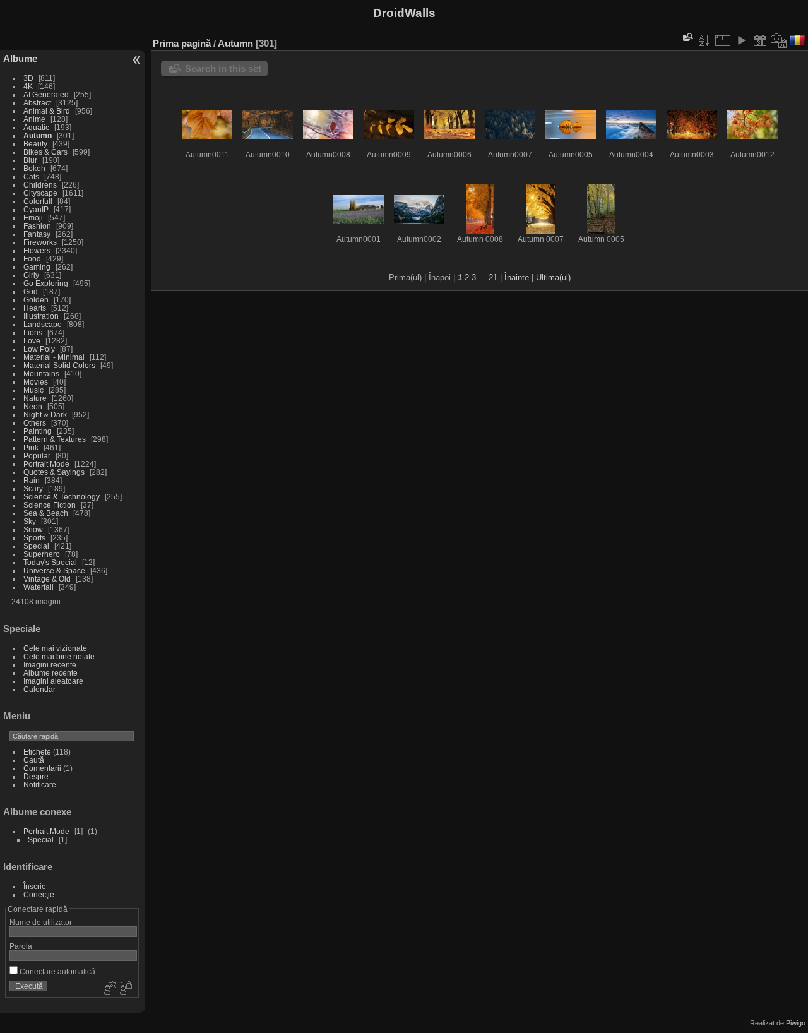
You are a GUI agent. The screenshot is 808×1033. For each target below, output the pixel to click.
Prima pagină (182, 43)
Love (31, 341)
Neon (32, 406)
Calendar (39, 689)
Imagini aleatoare (53, 681)
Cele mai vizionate (55, 648)
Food (32, 258)
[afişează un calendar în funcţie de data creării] (779, 40)
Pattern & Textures (54, 439)
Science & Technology (61, 497)
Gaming (36, 267)
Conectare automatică (56, 971)
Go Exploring (45, 283)
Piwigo (795, 1023)
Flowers (36, 250)
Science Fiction (49, 505)
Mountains (41, 373)
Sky (29, 521)
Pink (31, 447)
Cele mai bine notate (59, 656)
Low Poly (39, 349)
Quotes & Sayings (54, 472)
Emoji (33, 217)
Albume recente (50, 673)
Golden (36, 300)
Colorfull (37, 201)
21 (493, 277)
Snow (33, 529)
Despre (36, 776)
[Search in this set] (686, 37)
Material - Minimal (54, 357)
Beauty (35, 144)
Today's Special (50, 562)
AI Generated (46, 94)
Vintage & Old (47, 579)
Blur (30, 160)
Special (36, 546)
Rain (31, 480)
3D (28, 78)
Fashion (37, 226)
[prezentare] (741, 40)
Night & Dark (45, 414)
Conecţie (38, 894)
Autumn (37, 135)
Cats (31, 176)
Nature (35, 398)
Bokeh (34, 168)
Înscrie (34, 886)
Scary (33, 488)
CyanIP (36, 209)
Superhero (41, 554)
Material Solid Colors (59, 365)
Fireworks (40, 242)
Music (33, 390)
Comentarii (42, 768)
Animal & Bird (46, 111)
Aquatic (36, 127)
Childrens (40, 185)
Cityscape (40, 193)
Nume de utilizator (40, 922)
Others (34, 423)
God (30, 291)
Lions (32, 332)
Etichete (37, 752)
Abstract (37, 103)
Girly (31, 275)
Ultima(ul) (553, 277)
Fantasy (36, 234)
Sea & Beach (45, 513)
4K (28, 86)
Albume (20, 58)
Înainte (516, 277)
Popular (36, 455)
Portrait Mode (46, 464)
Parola (20, 946)
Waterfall (38, 587)
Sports (34, 538)
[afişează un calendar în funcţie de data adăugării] (760, 40)
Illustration (41, 316)
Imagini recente (49, 664)
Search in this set (223, 68)
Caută (33, 760)
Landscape (42, 324)
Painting (37, 431)
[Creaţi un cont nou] (108, 989)
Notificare (39, 784)
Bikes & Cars (45, 152)
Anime (34, 119)
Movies (35, 382)
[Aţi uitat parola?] (125, 989)
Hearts (34, 308)
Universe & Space (54, 570)
